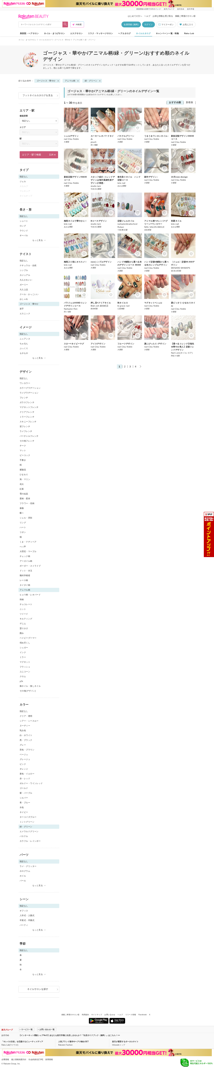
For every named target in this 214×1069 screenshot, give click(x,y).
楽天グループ (169, 9)
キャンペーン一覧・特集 (167, 33)
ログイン (148, 24)
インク (23, 652)
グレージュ (25, 759)
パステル (24, 836)
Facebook (142, 1015)
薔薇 (22, 508)
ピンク (23, 764)
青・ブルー (25, 802)
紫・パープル (26, 793)
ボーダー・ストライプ (30, 566)
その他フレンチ (27, 441)
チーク (23, 445)
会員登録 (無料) (131, 24)
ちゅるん (24, 343)
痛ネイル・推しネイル (30, 686)
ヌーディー (25, 725)
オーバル (24, 235)
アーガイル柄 (26, 561)
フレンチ (24, 397)
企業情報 (5, 1059)
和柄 (22, 599)
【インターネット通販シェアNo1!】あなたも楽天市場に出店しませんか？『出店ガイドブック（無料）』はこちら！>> (69, 1035)
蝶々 (22, 513)
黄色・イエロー (27, 774)
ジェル (23, 181)
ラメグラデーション (29, 393)
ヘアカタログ (124, 33)
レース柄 (24, 580)
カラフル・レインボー (30, 841)
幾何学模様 (25, 575)
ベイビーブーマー (28, 638)
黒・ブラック (26, 740)
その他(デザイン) (28, 691)
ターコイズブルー (28, 817)
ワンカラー (25, 383)
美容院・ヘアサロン (29, 33)
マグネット (25, 662)
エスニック (25, 313)
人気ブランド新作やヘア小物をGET (73, 1041)
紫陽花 (23, 470)
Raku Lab (189, 33)
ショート (24, 221)
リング (23, 522)
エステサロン (76, 33)
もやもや (24, 353)
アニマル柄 (77, 40)
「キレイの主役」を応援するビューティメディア (22, 1041)
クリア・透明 (26, 716)
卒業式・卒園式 (27, 920)
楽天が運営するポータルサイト (125, 1041)
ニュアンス (25, 339)
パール (23, 880)
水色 (22, 807)
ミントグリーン (27, 822)
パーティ (24, 925)
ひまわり (24, 474)
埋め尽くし (25, 643)
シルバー (24, 798)
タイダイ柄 (25, 585)
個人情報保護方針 (18, 1059)
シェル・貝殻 (26, 518)
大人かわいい (26, 280)
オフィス (24, 910)
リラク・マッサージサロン (100, 33)
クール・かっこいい (29, 294)
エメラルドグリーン (29, 831)
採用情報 (49, 1059)
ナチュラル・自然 (28, 265)
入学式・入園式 (27, 915)
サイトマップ (96, 1015)
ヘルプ (147, 16)
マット (23, 450)
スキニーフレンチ (28, 421)
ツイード (24, 614)
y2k (21, 681)
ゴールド (24, 788)
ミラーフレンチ (27, 417)
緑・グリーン (91, 81)
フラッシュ (25, 667)
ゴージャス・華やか (62, 40)
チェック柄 (25, 556)
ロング (23, 226)
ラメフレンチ (26, 431)
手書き (23, 460)
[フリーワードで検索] (65, 24)
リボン (23, 532)
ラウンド (24, 230)
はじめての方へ (135, 16)
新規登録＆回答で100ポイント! (148, 9)
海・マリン (25, 479)
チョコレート (26, 604)
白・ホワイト (26, 735)
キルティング (26, 619)
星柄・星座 (25, 498)
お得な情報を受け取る (163, 16)
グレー (23, 745)
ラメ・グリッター (28, 866)
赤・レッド (25, 778)
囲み (22, 633)
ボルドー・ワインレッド (31, 783)
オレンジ (24, 769)
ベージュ (24, 754)
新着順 (189, 102)
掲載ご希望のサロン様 (185, 16)
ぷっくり (24, 348)
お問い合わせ (109, 1015)
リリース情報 (130, 1015)
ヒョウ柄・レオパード (30, 595)
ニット (23, 609)
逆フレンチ (25, 426)
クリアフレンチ (27, 412)
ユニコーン (25, 671)
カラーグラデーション (30, 388)
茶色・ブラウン (27, 750)
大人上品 (24, 289)
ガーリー (24, 284)
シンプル (24, 270)
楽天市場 (190, 9)
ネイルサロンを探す (37, 989)
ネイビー (24, 812)
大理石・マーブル (28, 551)
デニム (23, 623)
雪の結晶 (24, 494)
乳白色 (23, 730)
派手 (22, 309)
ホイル (23, 876)
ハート (23, 527)
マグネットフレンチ (29, 407)
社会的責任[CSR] (36, 1059)
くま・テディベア (28, 542)
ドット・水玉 (26, 570)
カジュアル (25, 275)
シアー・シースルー (29, 721)
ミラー (23, 657)
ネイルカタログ (143, 33)
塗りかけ (24, 628)
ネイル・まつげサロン (54, 33)
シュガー (24, 647)
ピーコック (25, 455)
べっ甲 (23, 546)
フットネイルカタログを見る (38, 95)
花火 (22, 484)
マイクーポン (167, 24)
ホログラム (25, 871)
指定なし (24, 260)
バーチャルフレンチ (29, 436)
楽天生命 (180, 9)
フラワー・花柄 (27, 503)
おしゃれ (24, 299)
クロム (23, 676)
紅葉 (22, 489)
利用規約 (85, 1015)
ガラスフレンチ (27, 402)
